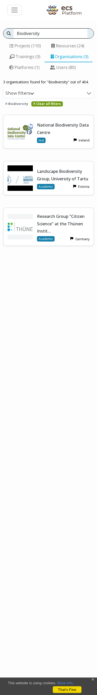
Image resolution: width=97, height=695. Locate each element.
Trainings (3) (27, 56)
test (41, 140)
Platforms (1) (26, 67)
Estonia (83, 186)
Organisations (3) (71, 56)
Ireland (84, 140)
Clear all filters (48, 104)
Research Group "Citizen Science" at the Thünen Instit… (61, 223)
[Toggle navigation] (14, 10)
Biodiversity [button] (18, 104)
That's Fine (67, 690)
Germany (82, 239)
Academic (46, 186)
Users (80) (65, 67)
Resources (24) (69, 46)
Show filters (17, 93)
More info (65, 683)
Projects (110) (27, 46)
